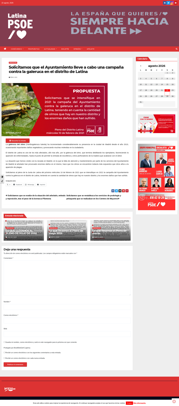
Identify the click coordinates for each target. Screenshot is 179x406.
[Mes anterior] (140, 65)
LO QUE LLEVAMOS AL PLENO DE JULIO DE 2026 (21, 232)
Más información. (139, 403)
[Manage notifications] (174, 401)
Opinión (77, 49)
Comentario (8, 258)
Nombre (7, 302)
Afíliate (90, 49)
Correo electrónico (11, 315)
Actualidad (50, 49)
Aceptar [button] (129, 403)
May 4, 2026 (55, 237)
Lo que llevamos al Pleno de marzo (109, 232)
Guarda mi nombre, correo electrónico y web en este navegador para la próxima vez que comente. (41, 342)
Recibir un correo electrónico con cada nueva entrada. (25, 358)
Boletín (65, 49)
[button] (176, 49)
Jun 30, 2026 (12, 237)
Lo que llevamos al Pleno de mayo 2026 (66, 232)
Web (5, 329)
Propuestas (33, 49)
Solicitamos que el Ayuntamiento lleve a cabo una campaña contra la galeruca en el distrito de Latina (66, 69)
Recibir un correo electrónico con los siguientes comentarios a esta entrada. (33, 352)
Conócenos (16, 49)
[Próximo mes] (172, 65)
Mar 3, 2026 (98, 237)
